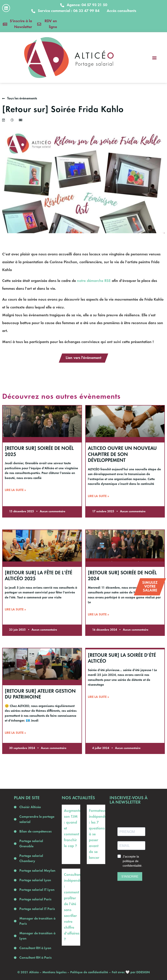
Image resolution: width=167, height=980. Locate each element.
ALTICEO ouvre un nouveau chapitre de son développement (122, 454)
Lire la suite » (15, 490)
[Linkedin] (6, 8)
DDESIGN (143, 972)
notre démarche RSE (94, 281)
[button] (154, 57)
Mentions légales (54, 972)
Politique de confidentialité (89, 972)
